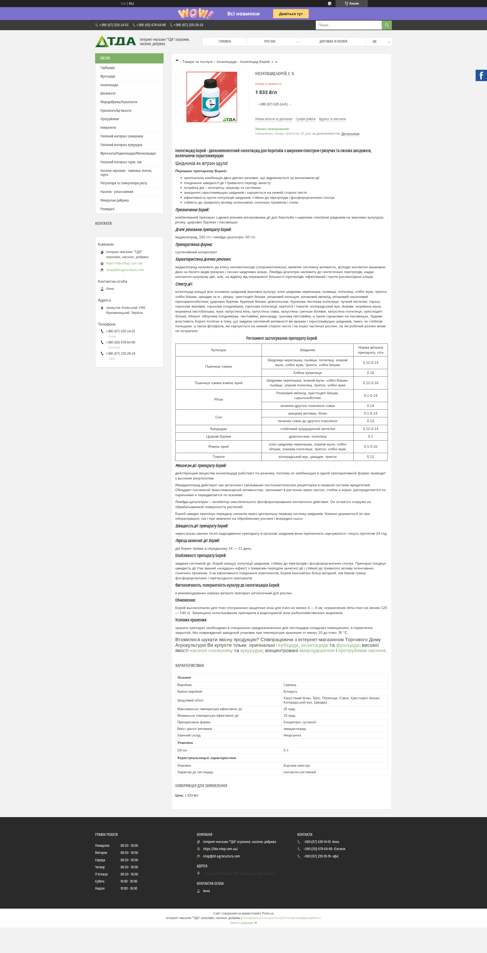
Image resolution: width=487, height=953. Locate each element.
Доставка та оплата (333, 42)
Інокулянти (108, 128)
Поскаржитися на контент (261, 918)
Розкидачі (107, 209)
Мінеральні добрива (114, 201)
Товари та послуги (197, 62)
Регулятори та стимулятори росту (123, 183)
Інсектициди (227, 62)
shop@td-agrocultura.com (125, 270)
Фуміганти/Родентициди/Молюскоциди (128, 154)
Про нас (270, 42)
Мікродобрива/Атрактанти (118, 102)
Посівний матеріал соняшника (121, 136)
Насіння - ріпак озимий (116, 192)
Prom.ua (268, 913)
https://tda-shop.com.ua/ (124, 263)
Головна (225, 42)
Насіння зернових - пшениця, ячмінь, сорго (126, 173)
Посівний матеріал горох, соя (121, 162)
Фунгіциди (107, 77)
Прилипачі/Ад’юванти (115, 111)
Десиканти (107, 94)
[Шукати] (387, 25)
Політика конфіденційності (301, 918)
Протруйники (109, 119)
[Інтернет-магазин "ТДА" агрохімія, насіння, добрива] (115, 41)
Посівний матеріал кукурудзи (121, 145)
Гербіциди (107, 68)
